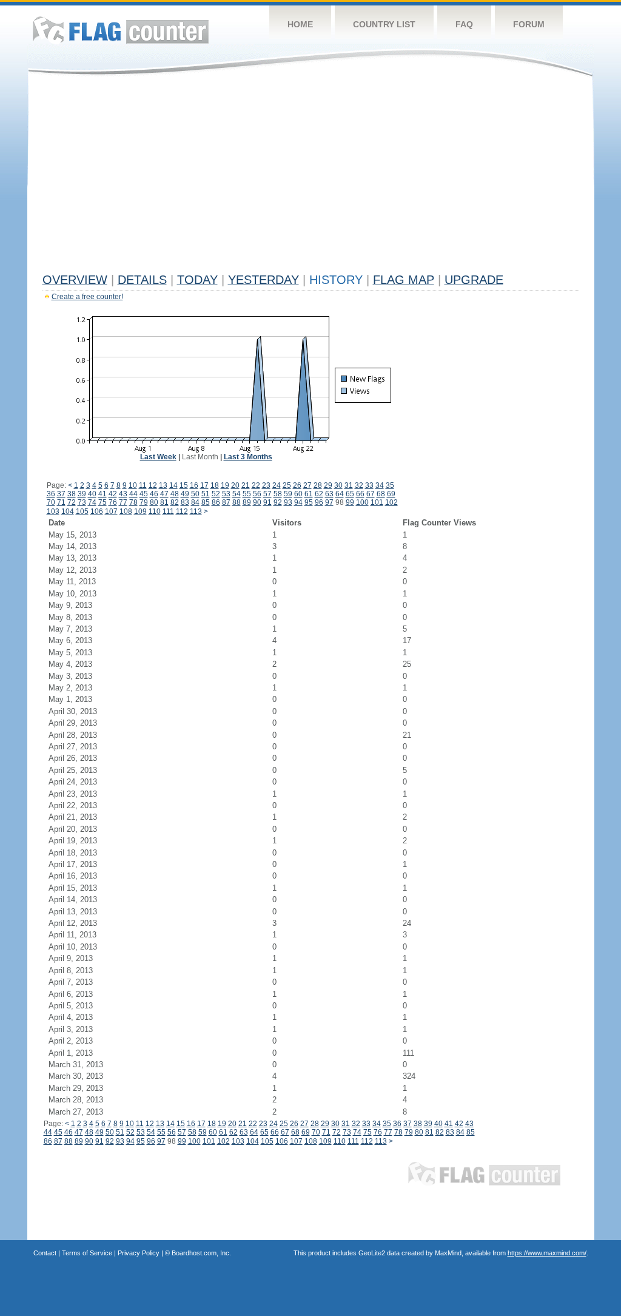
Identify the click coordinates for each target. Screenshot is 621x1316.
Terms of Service (87, 1253)
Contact (44, 1253)
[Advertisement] (310, 177)
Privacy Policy (138, 1253)
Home (300, 24)
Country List (384, 24)
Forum (529, 24)
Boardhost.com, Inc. (201, 1253)
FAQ (464, 24)
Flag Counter (121, 30)
